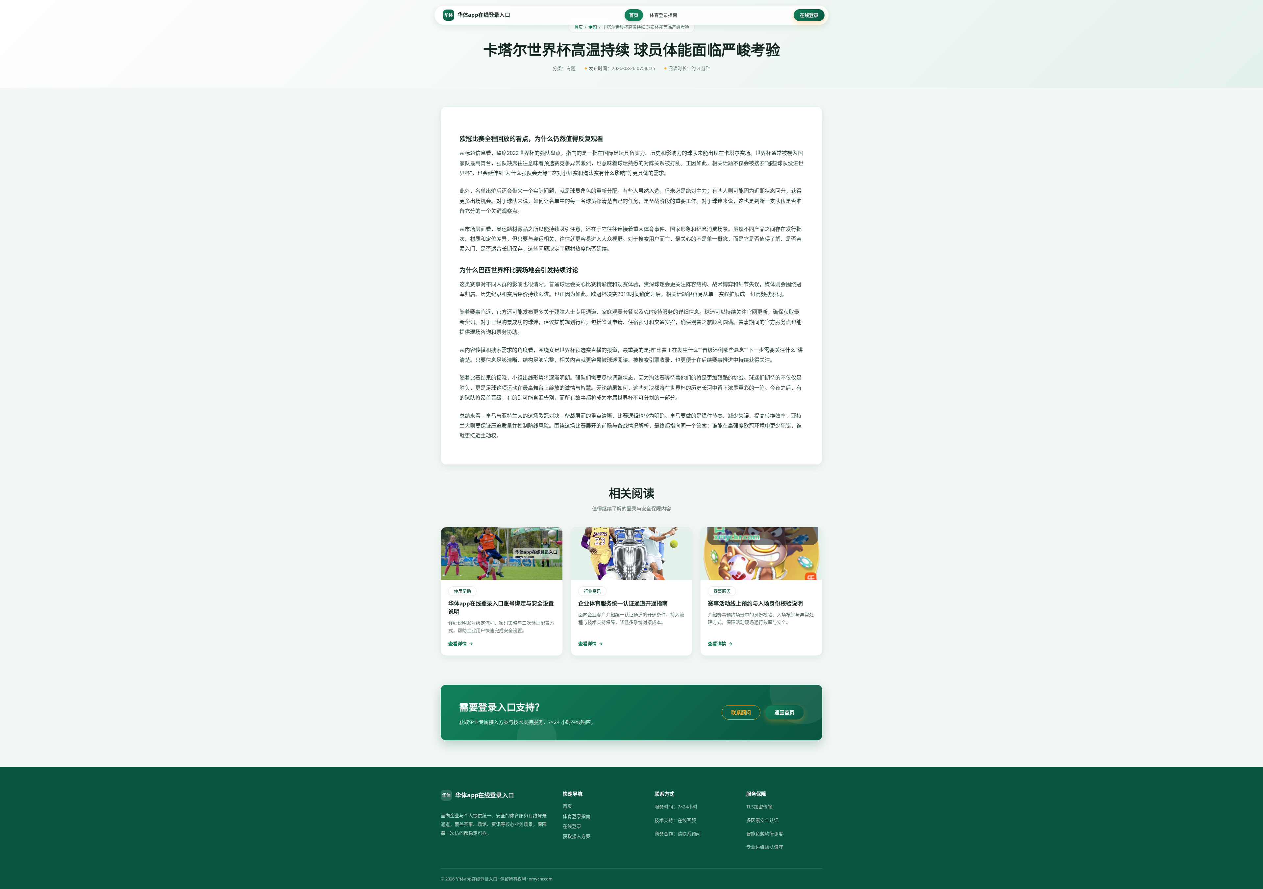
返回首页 (784, 712)
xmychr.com (541, 879)
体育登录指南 (663, 15)
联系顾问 (741, 712)
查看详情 (460, 643)
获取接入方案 (576, 836)
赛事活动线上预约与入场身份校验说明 (755, 603)
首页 (633, 15)
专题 (592, 27)
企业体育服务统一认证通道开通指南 (623, 603)
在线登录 (809, 15)
